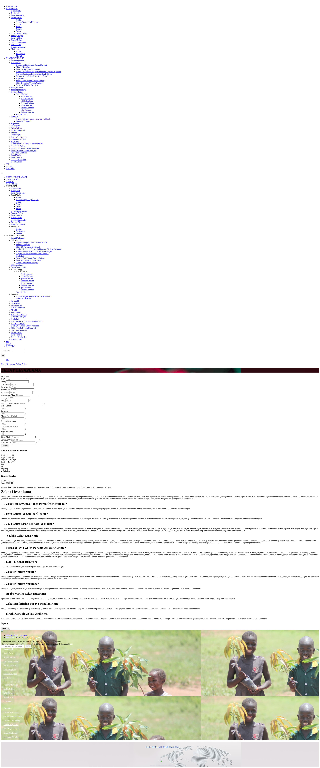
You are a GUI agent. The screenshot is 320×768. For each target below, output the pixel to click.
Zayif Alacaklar (7, 431)
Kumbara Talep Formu (12, 721)
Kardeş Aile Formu (10, 733)
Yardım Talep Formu (11, 712)
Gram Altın (5, 384)
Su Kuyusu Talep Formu (12, 737)
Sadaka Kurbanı (27, 103)
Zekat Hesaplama (10, 670)
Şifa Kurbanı (26, 110)
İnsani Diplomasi (17, 60)
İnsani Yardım (16, 18)
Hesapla (5, 445)
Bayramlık (15, 123)
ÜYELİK (10, 182)
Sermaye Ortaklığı (8, 440)
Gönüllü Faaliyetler (18, 42)
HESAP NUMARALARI (16, 177)
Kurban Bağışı (16, 92)
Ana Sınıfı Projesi (18, 146)
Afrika (18, 20)
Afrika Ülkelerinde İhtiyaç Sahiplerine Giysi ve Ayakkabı (38, 72)
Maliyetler (15, 49)
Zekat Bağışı (16, 135)
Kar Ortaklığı (6, 443)
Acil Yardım (15, 63)
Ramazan (14, 117)
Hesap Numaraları (18, 47)
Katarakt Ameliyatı (18, 139)
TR (3, 355)
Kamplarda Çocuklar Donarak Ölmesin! (27, 144)
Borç (3, 400)
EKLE (28, 646)
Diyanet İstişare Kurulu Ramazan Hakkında (33, 119)
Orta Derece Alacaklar (10, 426)
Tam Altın (5, 392)
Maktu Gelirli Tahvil (9, 416)
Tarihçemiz (15, 13)
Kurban (19, 51)
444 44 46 (10, 637)
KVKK (6, 678)
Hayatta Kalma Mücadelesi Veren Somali (32, 76)
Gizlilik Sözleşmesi (10, 674)
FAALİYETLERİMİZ (15, 58)
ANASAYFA (11, 6)
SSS (7, 164)
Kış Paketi (20, 78)
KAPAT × (5, 628)
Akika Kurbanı (27, 99)
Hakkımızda (16, 11)
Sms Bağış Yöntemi (19, 153)
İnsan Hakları (16, 38)
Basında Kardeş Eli (10, 665)
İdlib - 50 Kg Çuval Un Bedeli (28, 69)
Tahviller (4, 411)
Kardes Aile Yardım (18, 137)
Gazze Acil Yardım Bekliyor (27, 85)
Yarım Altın (5, 390)
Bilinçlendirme (17, 87)
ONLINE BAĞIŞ (13, 179)
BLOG (9, 166)
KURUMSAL (12, 9)
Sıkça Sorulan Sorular (11, 661)
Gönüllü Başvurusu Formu (13, 716)
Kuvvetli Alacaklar (8, 421)
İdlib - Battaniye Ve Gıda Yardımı (29, 83)
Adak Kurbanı (26, 96)
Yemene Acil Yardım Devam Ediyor (30, 81)
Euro (3, 382)
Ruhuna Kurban (27, 108)
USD (3, 379)
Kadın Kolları (16, 40)
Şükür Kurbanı (27, 101)
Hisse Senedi (6, 406)
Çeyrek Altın (6, 387)
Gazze (18, 24)
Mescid (19, 56)
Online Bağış (21, 364)
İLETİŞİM (10, 168)
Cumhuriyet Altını (8, 395)
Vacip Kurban (21, 114)
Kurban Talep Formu (11, 725)
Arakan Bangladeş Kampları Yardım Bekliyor (34, 74)
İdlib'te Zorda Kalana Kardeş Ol (23, 150)
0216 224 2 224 (22, 637)
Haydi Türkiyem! (18, 130)
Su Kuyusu (20, 54)
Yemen (19, 29)
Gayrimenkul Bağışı (19, 33)
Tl (2, 376)
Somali (19, 27)
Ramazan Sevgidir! (23, 121)
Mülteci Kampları (23, 67)
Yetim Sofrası (16, 128)
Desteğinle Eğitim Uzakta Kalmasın (25, 148)
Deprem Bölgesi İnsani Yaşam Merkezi (31, 65)
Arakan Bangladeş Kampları (27, 22)
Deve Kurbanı (26, 105)
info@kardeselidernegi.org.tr (17, 635)
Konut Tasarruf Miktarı (10, 403)
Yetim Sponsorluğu (18, 90)
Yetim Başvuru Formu (11, 729)
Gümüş (4, 397)
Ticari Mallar (6, 437)
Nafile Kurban (21, 94)
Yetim (18, 31)
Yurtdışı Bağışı (17, 36)
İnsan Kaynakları (17, 15)
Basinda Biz (16, 45)
